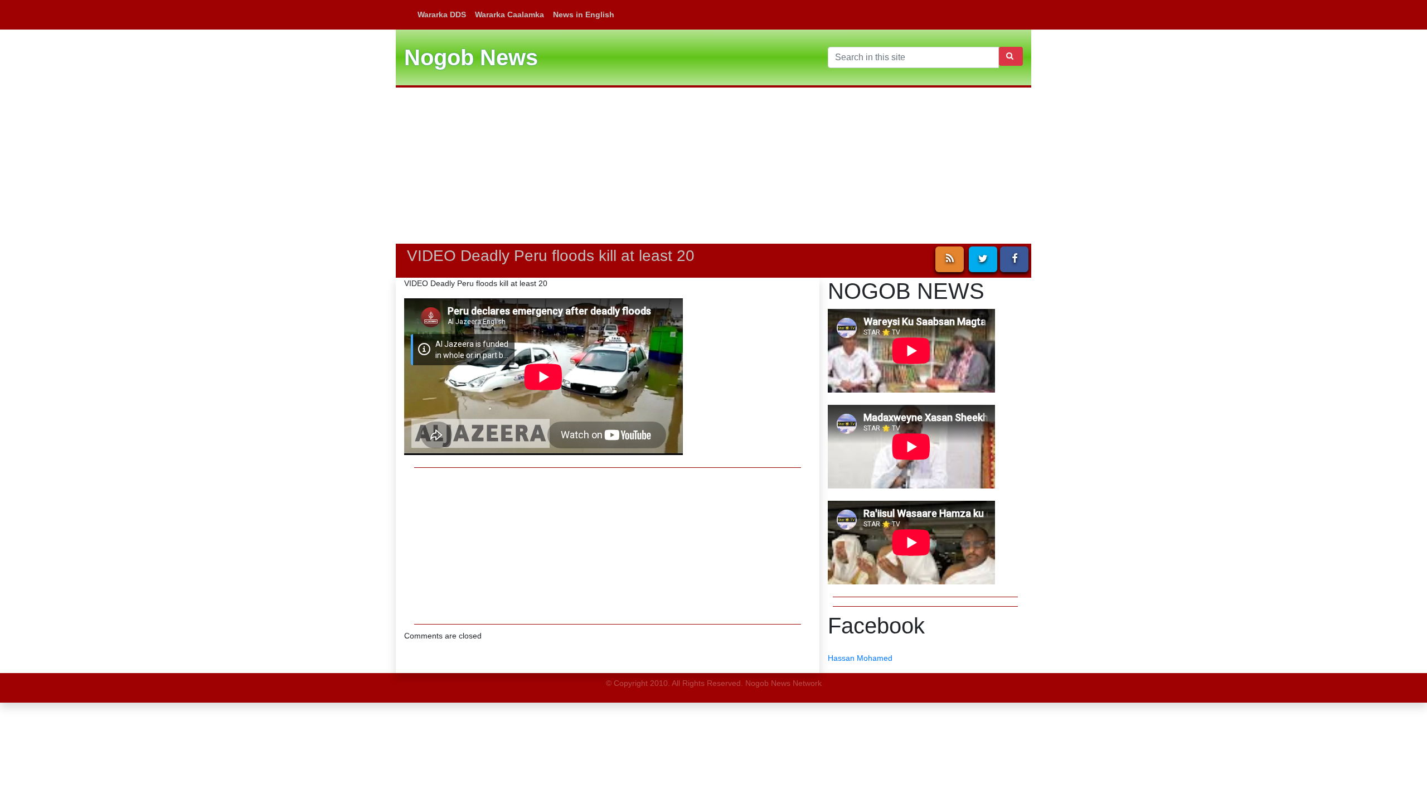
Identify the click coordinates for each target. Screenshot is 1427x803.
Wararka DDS (442, 14)
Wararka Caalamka (509, 14)
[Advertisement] (713, 166)
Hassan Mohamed (860, 658)
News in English (583, 14)
